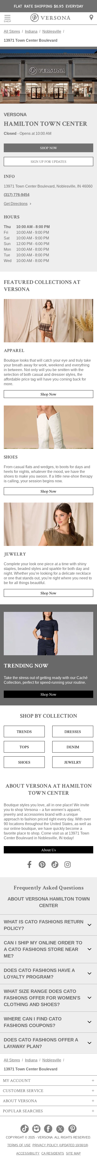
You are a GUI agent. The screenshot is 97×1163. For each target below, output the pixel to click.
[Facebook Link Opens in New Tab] (48, 1129)
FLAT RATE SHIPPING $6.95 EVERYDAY (48, 6)
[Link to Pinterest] (42, 865)
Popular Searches (23, 1111)
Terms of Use (19, 1145)
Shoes (24, 762)
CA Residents (52, 1153)
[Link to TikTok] (54, 865)
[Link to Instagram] (67, 865)
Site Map (73, 1153)
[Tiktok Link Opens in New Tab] (24, 1129)
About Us (48, 849)
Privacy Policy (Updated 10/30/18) (60, 1145)
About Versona (20, 1101)
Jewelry (72, 762)
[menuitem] (91, 17)
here (62, 47)
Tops (24, 746)
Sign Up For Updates (48, 161)
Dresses (73, 731)
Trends (24, 731)
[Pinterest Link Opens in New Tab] (72, 1129)
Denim (73, 746)
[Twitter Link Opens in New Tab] (60, 1129)
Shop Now (48, 148)
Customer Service (23, 1091)
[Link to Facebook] (29, 865)
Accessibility (28, 1153)
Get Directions (16, 204)
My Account (17, 1080)
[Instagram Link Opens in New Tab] (36, 1129)
